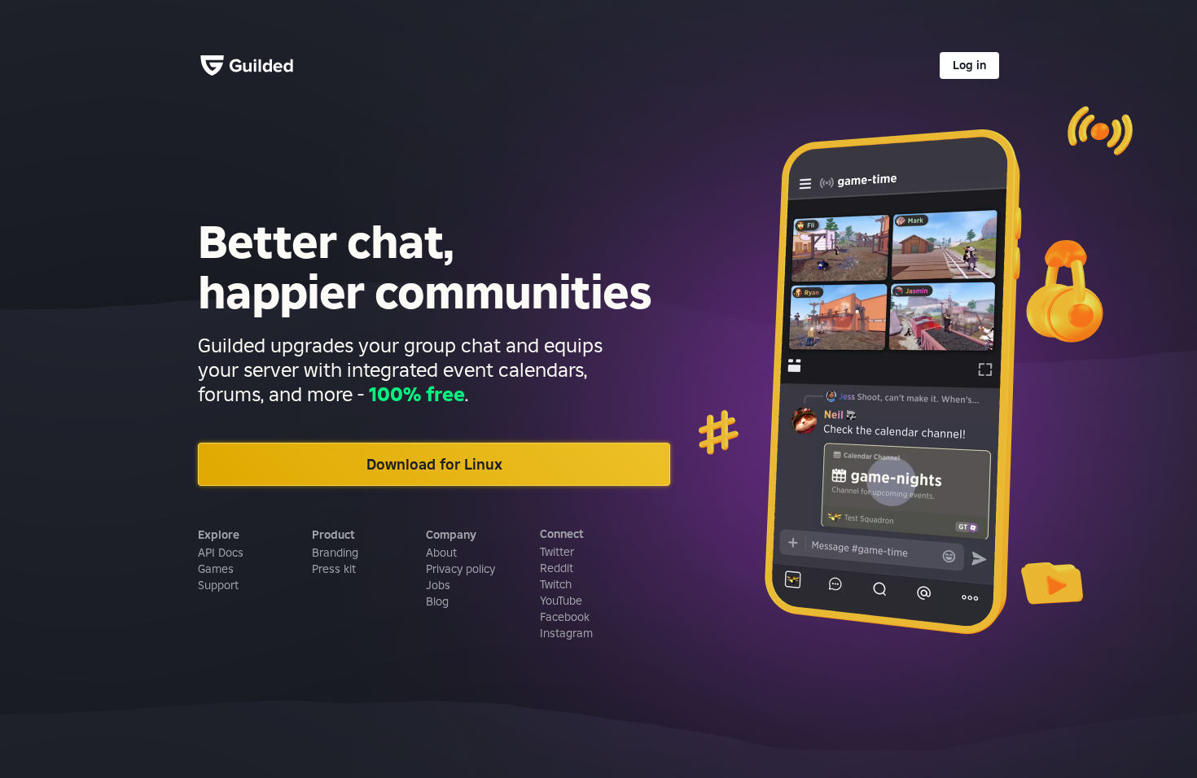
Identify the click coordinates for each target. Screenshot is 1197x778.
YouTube (561, 600)
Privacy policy (460, 568)
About (441, 552)
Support (218, 585)
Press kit (334, 568)
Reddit (556, 568)
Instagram (566, 633)
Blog (437, 601)
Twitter (557, 551)
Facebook (565, 616)
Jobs (438, 585)
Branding (335, 552)
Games (216, 568)
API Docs (220, 552)
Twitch (556, 584)
